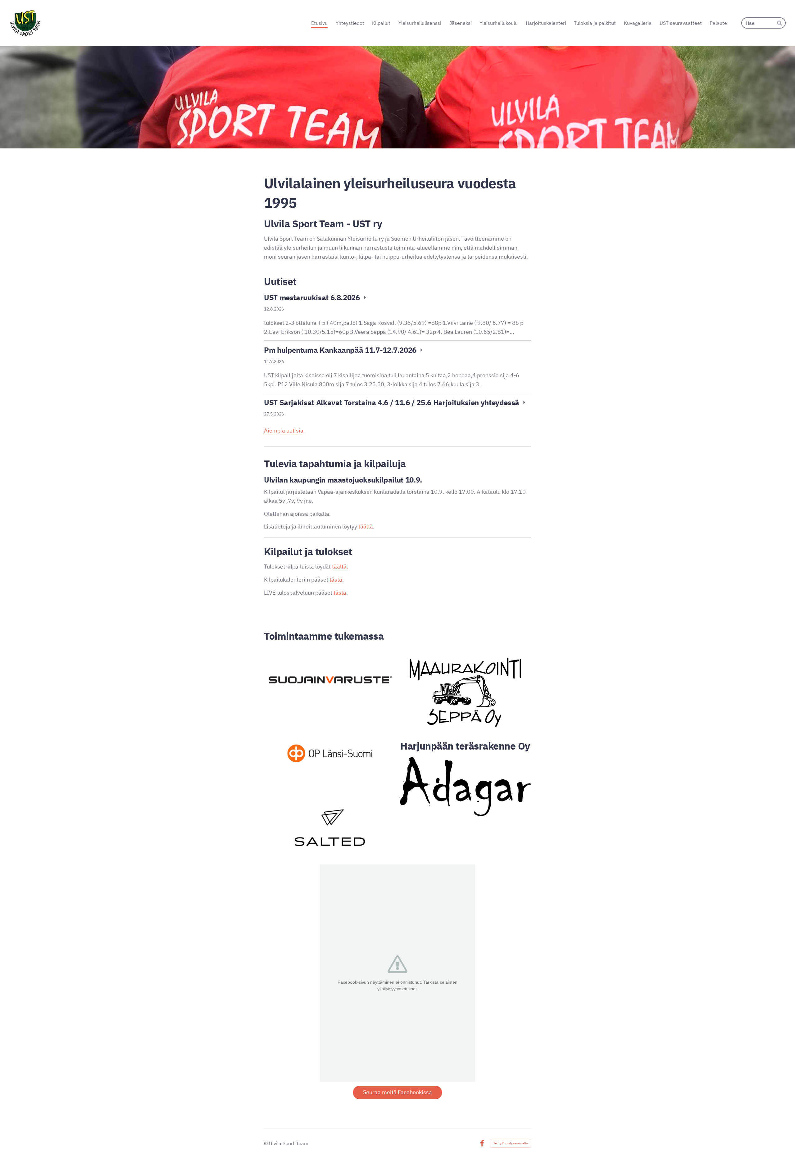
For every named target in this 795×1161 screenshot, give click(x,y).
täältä (365, 526)
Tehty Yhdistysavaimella (510, 1143)
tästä (335, 579)
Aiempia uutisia (283, 430)
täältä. (340, 566)
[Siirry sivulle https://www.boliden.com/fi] (330, 680)
